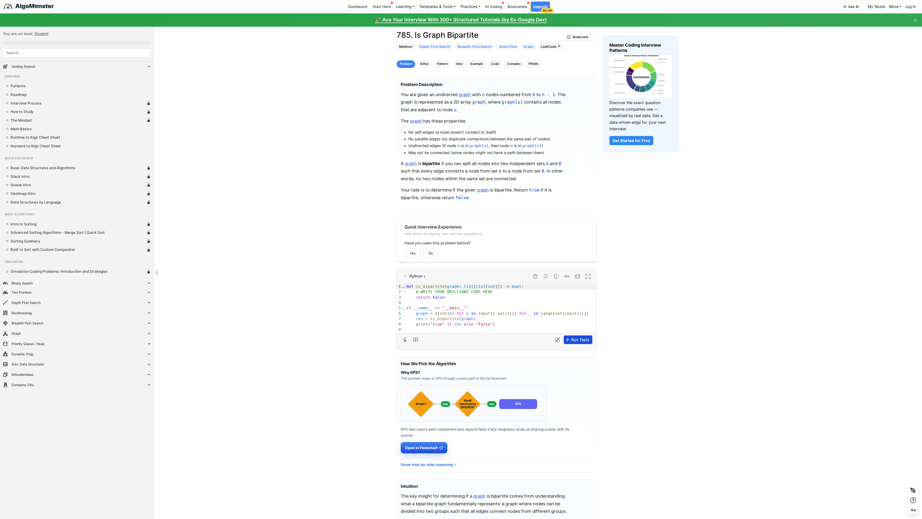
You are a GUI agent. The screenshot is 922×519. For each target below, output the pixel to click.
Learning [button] (404, 6)
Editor (424, 64)
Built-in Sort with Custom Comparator (43, 249)
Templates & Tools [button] (436, 6)
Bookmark (580, 37)
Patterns (18, 86)
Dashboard (357, 6)
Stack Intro (20, 176)
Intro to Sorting (23, 224)
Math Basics (21, 129)
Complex (514, 64)
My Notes (876, 6)
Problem (406, 64)
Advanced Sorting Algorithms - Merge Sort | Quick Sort (58, 232)
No (431, 253)
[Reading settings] (913, 510)
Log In (910, 6)
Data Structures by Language (36, 202)
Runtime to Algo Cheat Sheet (35, 137)
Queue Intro (21, 185)
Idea (459, 64)
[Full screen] (588, 276)
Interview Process (26, 103)
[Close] (915, 20)
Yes (413, 253)
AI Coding (493, 6)
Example (476, 64)
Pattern (442, 64)
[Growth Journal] (415, 339)
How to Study (22, 112)
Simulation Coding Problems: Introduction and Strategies (59, 271)
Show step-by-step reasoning (427, 464)
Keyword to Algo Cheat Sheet (36, 146)
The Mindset (21, 120)
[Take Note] (913, 490)
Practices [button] (469, 6)
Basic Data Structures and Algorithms (43, 168)
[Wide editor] (577, 276)
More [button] (893, 6)
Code (495, 64)
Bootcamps (517, 6)
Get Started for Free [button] (631, 140)
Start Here (382, 6)
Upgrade (541, 8)
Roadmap (19, 95)
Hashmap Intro (23, 194)
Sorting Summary (25, 241)
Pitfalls (533, 64)
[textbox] (500, 308)
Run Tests (580, 339)
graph (465, 94)
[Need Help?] (913, 500)
